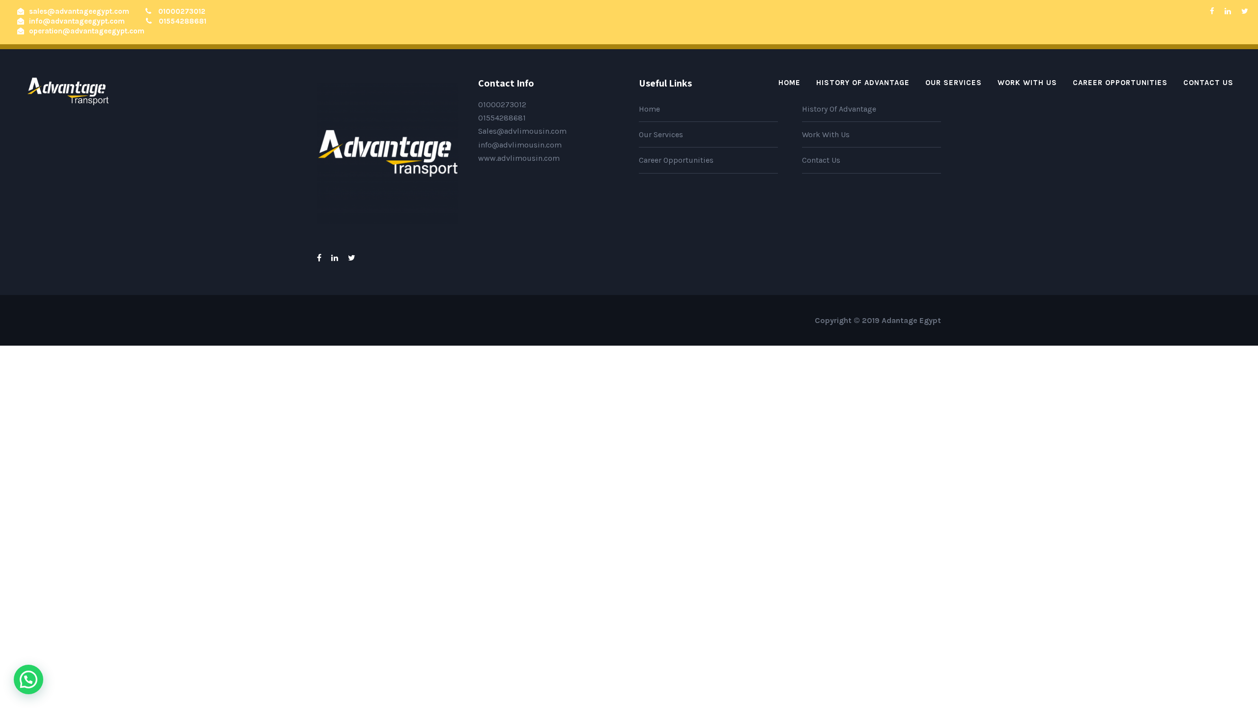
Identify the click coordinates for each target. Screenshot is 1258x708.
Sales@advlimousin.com (522, 131)
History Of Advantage (863, 82)
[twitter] (1244, 11)
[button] (28, 679)
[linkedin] (1228, 11)
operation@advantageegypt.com (86, 31)
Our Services (953, 82)
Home (789, 82)
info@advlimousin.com (520, 144)
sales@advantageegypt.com (79, 11)
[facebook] (1212, 11)
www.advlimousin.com (519, 158)
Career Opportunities (1120, 82)
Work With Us (1027, 82)
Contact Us (1208, 82)
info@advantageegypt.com (77, 21)
